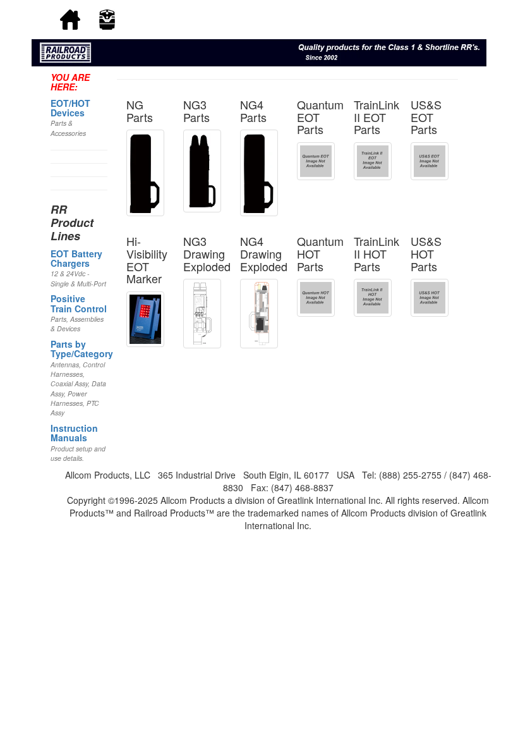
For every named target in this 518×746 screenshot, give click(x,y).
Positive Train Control (79, 303)
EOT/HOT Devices (70, 108)
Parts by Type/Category (82, 349)
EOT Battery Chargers (76, 258)
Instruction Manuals (74, 433)
